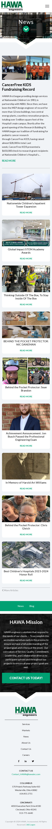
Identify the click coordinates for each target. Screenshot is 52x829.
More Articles (10, 590)
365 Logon (30, 824)
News (21, 606)
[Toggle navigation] (47, 6)
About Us (26, 742)
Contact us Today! (26, 678)
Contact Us (26, 749)
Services (26, 724)
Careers (26, 755)
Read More (9, 160)
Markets (26, 730)
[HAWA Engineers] (12, 6)
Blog (31, 606)
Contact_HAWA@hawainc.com (26, 774)
